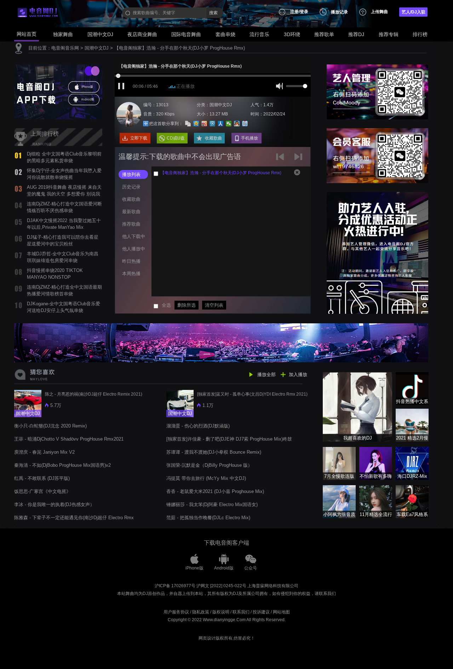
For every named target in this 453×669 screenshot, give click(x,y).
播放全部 (266, 374)
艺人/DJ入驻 (413, 12)
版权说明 (220, 612)
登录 (304, 11)
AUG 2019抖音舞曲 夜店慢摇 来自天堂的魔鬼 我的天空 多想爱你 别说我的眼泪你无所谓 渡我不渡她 (64, 194)
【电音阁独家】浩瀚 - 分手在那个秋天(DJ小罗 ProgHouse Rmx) (179, 48)
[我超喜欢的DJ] (357, 406)
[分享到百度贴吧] (245, 123)
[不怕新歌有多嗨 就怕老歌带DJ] (375, 463)
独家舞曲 (63, 34)
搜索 (213, 12)
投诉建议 (261, 612)
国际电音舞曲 (186, 34)
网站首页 (26, 34)
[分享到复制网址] (188, 123)
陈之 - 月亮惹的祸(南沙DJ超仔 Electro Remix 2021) (93, 394)
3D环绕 (292, 34)
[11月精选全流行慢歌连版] (375, 501)
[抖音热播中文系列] (412, 388)
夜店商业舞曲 (142, 34)
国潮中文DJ (100, 34)
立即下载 (138, 138)
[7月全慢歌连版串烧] (339, 463)
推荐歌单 (324, 34)
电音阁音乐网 (65, 48)
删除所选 (186, 305)
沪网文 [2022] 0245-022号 (221, 585)
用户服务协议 (176, 612)
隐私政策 (200, 612)
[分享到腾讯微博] (213, 123)
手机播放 (249, 138)
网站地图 (281, 612)
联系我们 (241, 612)
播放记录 (339, 12)
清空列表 (214, 305)
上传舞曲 (379, 11)
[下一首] (299, 159)
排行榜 (420, 34)
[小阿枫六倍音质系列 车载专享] (339, 501)
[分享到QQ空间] (196, 123)
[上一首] (281, 159)
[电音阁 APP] (58, 91)
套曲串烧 (225, 34)
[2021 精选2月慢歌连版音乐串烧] (412, 424)
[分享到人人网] (221, 123)
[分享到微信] (229, 123)
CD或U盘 (176, 138)
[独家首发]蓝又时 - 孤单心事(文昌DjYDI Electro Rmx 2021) (252, 394)
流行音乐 (259, 34)
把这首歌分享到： (166, 123)
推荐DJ (356, 34)
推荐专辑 (388, 34)
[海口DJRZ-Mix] (412, 463)
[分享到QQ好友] (237, 123)
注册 (294, 11)
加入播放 (298, 374)
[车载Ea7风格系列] (412, 501)
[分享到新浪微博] (204, 123)
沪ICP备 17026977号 (175, 585)
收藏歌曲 (213, 138)
